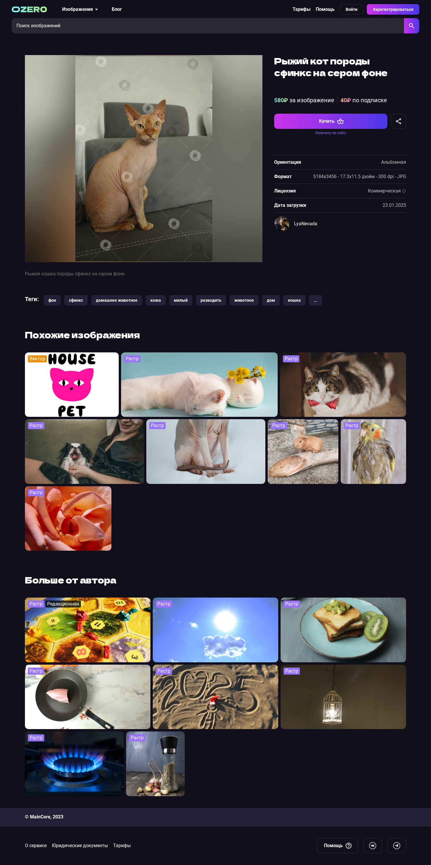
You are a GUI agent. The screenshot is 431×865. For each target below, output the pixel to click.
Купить (327, 121)
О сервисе (36, 845)
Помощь (325, 9)
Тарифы (301, 9)
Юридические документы (80, 845)
